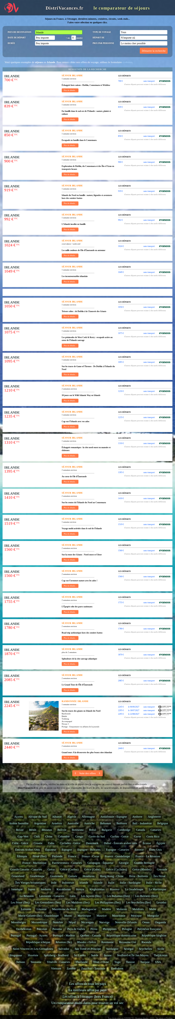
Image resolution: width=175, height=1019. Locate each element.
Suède (94, 955)
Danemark (92, 843)
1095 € (121, 362)
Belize (20, 829)
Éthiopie (22, 856)
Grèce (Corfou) (69, 869)
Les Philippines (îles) (108, 902)
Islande (98, 882)
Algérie (71, 816)
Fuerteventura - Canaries (67, 862)
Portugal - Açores (37, 935)
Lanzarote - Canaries (51, 896)
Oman (146, 922)
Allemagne (88, 816)
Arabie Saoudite (19, 823)
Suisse (108, 955)
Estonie (139, 849)
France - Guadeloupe (117, 856)
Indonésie (68, 882)
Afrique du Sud (37, 816)
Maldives (138, 909)
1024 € (121, 246)
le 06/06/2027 (133, 707)
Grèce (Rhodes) (141, 869)
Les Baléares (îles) (146, 896)
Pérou (93, 929)
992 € (120, 220)
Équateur (50, 849)
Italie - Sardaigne (130, 882)
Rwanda (146, 942)
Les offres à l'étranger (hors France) (87, 996)
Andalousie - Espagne (113, 816)
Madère (106, 909)
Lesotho (161, 902)
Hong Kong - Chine (112, 876)
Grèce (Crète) (92, 869)
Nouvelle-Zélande (126, 922)
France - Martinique (34, 862)
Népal (72, 922)
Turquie (145, 962)
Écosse (147, 843)
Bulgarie (107, 829)
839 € (120, 107)
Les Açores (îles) (91, 896)
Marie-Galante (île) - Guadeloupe (38, 915)
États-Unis (155, 849)
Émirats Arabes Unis (27, 849)
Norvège (104, 922)
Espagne (67, 849)
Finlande (57, 856)
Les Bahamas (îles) (118, 896)
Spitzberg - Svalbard (56, 955)
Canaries (156, 829)
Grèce (51, 869)
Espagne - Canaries (117, 849)
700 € (120, 81)
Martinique (84, 915)
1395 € (121, 472)
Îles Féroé (159, 876)
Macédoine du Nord (64, 909)
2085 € (121, 680)
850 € (120, 136)
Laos (73, 896)
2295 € (121, 710)
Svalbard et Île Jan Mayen (133, 955)
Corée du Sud (97, 836)
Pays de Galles (76, 929)
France (72, 856)
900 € (120, 162)
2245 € (121, 707)
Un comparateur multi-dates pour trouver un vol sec (87, 1003)
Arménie (57, 823)
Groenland (18, 876)
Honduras (89, 876)
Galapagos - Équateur (100, 862)
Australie (73, 823)
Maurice (102, 915)
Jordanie (46, 889)
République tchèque (38, 942)
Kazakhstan (64, 889)
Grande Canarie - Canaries (26, 869)
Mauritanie (118, 915)
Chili (37, 836)
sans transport (149, 81)
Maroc (68, 915)
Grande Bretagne (144, 862)
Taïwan (20, 962)
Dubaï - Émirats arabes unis (120, 843)
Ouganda (160, 922)
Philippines (110, 929)
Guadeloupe (37, 876)
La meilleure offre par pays (87, 990)
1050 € (121, 307)
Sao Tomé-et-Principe (88, 948)
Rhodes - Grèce (86, 942)
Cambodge (124, 829)
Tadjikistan (160, 955)
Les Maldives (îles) (78, 902)
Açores (18, 816)
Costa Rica (152, 836)
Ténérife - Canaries (58, 962)
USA (158, 962)
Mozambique (39, 922)
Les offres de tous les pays (87, 983)
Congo (79, 836)
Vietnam (56, 968)
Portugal (16, 935)
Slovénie (33, 955)
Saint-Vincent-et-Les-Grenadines (33, 948)
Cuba (51, 843)
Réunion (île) (64, 942)
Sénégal (128, 948)
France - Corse (90, 856)
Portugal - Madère (64, 935)
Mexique (136, 915)
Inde (54, 882)
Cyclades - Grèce (70, 843)
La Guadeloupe (134, 889)
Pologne (127, 929)
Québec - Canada (90, 935)
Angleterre (154, 816)
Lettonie (26, 909)
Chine (48, 836)
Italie (111, 882)
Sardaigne (112, 948)
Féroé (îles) (39, 856)
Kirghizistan (97, 889)
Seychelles (145, 948)
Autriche (89, 823)
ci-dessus (127, 62)
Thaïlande (82, 962)
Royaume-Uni (127, 942)
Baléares (122, 823)
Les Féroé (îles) (20, 902)
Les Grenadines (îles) (48, 902)
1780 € (121, 628)
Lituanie (42, 909)
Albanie (57, 816)
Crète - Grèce (20, 843)
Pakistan (42, 929)
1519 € (121, 524)
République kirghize (154, 935)
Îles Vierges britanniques (30, 882)
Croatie (38, 843)
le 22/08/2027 (133, 714)
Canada (140, 829)
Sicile (160, 948)
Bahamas (105, 823)
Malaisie (122, 909)
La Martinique (157, 889)
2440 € (121, 748)
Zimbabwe (117, 968)
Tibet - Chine (101, 962)
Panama (57, 929)
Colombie (64, 836)
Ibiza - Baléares (138, 876)
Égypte (161, 843)
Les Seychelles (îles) (138, 902)
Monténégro (18, 922)
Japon (31, 889)
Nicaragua (87, 922)
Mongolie (153, 915)
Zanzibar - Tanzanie (93, 968)
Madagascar (89, 909)
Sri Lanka (80, 955)
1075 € (121, 333)
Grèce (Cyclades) (116, 869)
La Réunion (27, 896)
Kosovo (114, 889)
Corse (137, 836)
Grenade (162, 869)
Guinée (73, 876)
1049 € (121, 272)
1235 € (121, 417)
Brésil (92, 829)
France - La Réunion (148, 856)
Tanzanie (35, 962)
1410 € (121, 498)
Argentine (40, 823)
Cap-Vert (23, 836)
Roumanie (107, 942)
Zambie (71, 968)
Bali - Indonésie (142, 823)
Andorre (137, 816)
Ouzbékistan (23, 929)
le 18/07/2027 (133, 710)
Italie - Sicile (154, 882)
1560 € (121, 550)
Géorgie (124, 862)
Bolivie (61, 829)
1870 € (121, 654)
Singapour (16, 955)
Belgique (162, 823)
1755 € (121, 602)
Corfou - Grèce (119, 836)
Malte (152, 909)
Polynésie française (149, 929)
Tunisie (130, 962)
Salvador (63, 948)
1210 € (121, 391)
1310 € (121, 443)
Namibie (58, 922)
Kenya (80, 889)
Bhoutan (47, 829)
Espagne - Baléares (88, 849)
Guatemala (56, 876)
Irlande (83, 882)
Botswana (78, 829)
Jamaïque (17, 889)
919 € (120, 191)
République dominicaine (121, 935)
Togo (117, 962)
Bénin (32, 829)
